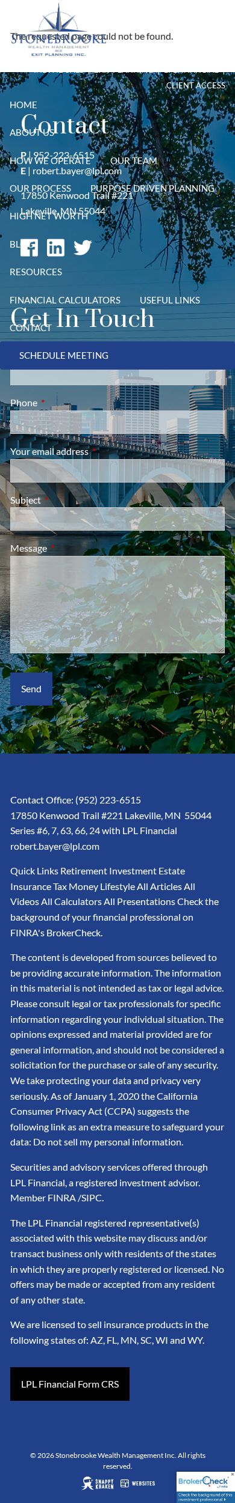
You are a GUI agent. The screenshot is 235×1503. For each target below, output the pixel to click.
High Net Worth (49, 215)
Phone (67, 402)
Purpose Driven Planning (152, 188)
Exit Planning (124, 70)
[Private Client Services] (85, 70)
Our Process (40, 188)
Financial (198, 70)
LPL (170, 70)
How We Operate (50, 160)
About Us (32, 132)
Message (72, 547)
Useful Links (170, 299)
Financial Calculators (65, 299)
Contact (31, 327)
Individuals (59, 70)
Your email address (92, 451)
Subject (69, 499)
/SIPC (90, 1197)
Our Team (133, 160)
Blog (22, 244)
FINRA (62, 1197)
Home (23, 104)
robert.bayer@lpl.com (54, 846)
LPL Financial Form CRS (70, 1383)
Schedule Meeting (63, 355)
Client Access (195, 85)
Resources (36, 271)
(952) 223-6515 (108, 799)
